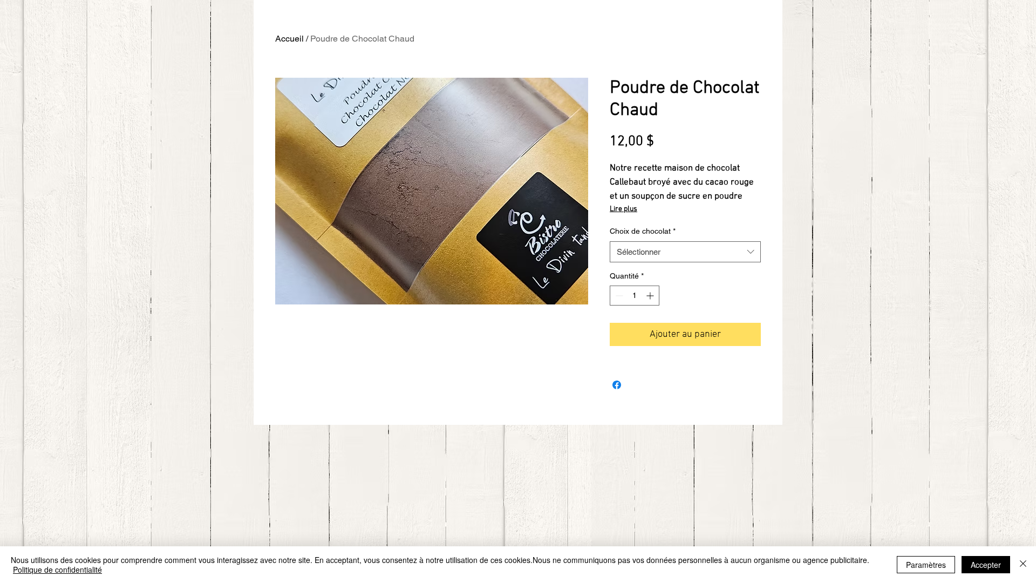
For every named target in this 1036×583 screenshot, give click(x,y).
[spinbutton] (634, 295)
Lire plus (623, 209)
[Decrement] (618, 295)
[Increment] (651, 295)
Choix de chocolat (643, 231)
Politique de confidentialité (57, 569)
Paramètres (926, 564)
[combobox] (685, 251)
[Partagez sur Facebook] (616, 384)
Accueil (289, 38)
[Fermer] (1023, 564)
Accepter (986, 564)
